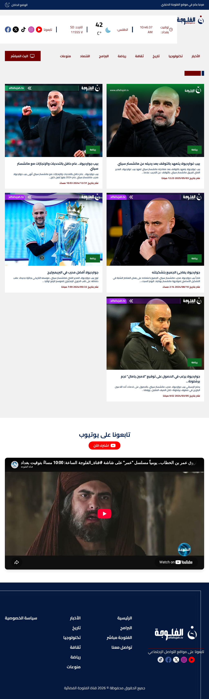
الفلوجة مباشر (119, 637)
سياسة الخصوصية (21, 618)
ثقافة (139, 56)
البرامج (104, 56)
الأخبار (196, 56)
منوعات (65, 56)
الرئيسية (124, 618)
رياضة (122, 56)
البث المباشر (19, 56)
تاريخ (156, 56)
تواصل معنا (121, 647)
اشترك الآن (101, 445)
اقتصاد (85, 56)
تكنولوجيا (176, 56)
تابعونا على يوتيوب (104, 434)
